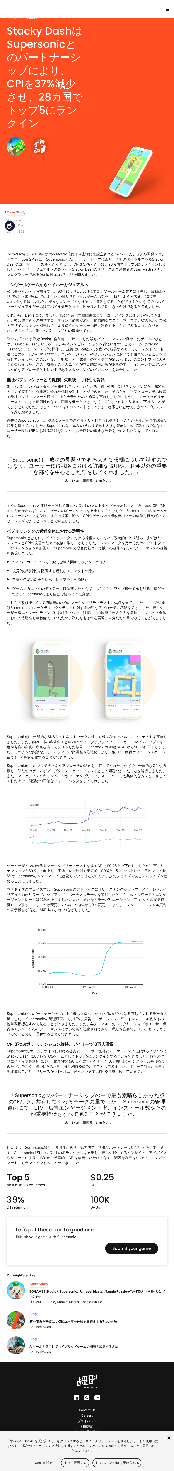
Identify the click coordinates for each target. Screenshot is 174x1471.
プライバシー (87, 1421)
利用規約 (87, 1426)
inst (86, 1397)
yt (96, 1398)
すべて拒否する (75, 1463)
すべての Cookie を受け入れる (117, 1463)
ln (75, 1397)
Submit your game (131, 1248)
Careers (87, 1415)
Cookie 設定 (44, 1463)
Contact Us (87, 1410)
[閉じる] (169, 1438)
